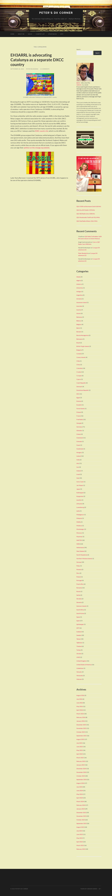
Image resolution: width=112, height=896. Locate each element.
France (78, 416)
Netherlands (80, 547)
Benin (78, 328)
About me (21, 34)
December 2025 (81, 725)
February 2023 (80, 849)
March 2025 (80, 757)
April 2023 (79, 842)
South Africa (80, 610)
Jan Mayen (79, 485)
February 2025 (80, 761)
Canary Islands (80, 357)
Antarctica (79, 288)
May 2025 (79, 750)
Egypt (78, 397)
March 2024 (80, 801)
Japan (78, 489)
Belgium (78, 324)
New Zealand (80, 551)
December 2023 (81, 812)
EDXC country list (41, 131)
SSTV (61, 34)
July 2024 (79, 787)
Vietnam (79, 679)
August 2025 (80, 739)
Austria (78, 310)
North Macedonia (81, 555)
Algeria (78, 280)
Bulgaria (78, 350)
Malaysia (79, 518)
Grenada (79, 441)
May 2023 (79, 838)
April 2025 (79, 754)
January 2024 (80, 809)
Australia (79, 306)
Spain (78, 620)
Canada (78, 353)
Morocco (79, 533)
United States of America (83, 664)
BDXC (78, 83)
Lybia (78, 511)
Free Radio (79, 419)
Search (78, 49)
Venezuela (79, 675)
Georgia (78, 423)
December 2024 (81, 768)
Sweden (78, 635)
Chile (78, 361)
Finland (78, 412)
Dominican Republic (82, 390)
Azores (78, 313)
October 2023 (80, 820)
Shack (30, 34)
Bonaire (78, 331)
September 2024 (81, 779)
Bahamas (79, 317)
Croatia (78, 372)
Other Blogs (52, 34)
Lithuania (79, 503)
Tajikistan (79, 642)
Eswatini (79, 405)
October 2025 (80, 732)
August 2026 (80, 695)
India (78, 460)
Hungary (79, 452)
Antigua (78, 291)
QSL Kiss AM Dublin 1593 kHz (85, 210)
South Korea (80, 613)
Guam (78, 445)
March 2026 (80, 713)
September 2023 (81, 823)
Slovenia (79, 602)
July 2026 (79, 699)
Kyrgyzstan (79, 496)
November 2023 (81, 816)
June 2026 (79, 703)
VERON (78, 85)
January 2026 (80, 721)
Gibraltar (79, 430)
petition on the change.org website (36, 148)
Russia (78, 591)
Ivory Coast (79, 481)
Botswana (79, 339)
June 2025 (79, 746)
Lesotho (78, 500)
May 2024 (79, 794)
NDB (77, 544)
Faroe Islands (80, 408)
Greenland (79, 438)
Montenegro (80, 529)
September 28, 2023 (17, 69)
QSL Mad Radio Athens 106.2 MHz (86, 221)
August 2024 (80, 783)
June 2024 (79, 790)
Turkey (78, 650)
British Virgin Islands (82, 346)
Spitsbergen (80, 624)
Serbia (78, 595)
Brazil (78, 343)
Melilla (78, 522)
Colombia (79, 368)
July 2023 (79, 831)
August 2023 (80, 827)
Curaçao (79, 375)
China (78, 364)
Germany (79, 427)
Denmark (79, 386)
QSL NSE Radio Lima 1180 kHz (85, 214)
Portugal (79, 580)
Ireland (78, 471)
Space (78, 617)
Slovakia (78, 598)
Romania (79, 588)
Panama (78, 569)
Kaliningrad (79, 492)
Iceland (78, 456)
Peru (77, 573)
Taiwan (78, 639)
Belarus (78, 321)
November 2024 (81, 772)
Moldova (79, 525)
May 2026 (79, 706)
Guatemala (79, 449)
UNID (78, 657)
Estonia (78, 401)
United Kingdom (81, 661)
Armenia (79, 299)
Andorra (79, 284)
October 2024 (80, 776)
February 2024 (80, 805)
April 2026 (79, 710)
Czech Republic (81, 383)
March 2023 (80, 845)
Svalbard (79, 631)
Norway (78, 562)
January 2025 (80, 765)
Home (12, 34)
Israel (78, 474)
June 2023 (79, 834)
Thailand (79, 646)
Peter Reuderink (32, 69)
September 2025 (81, 735)
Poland (78, 577)
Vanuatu (79, 672)
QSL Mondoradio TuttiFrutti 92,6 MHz (88, 217)
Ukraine (78, 653)
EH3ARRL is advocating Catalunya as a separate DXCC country (37, 60)
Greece (78, 434)
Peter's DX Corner (56, 12)
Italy (77, 478)
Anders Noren (92, 889)
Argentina (79, 295)
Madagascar (80, 514)
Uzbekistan (79, 668)
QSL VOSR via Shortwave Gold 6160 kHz (88, 206)
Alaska (78, 277)
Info (77, 463)
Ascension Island (81, 302)
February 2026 (80, 717)
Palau (78, 566)
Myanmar (79, 536)
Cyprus (78, 379)
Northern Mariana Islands (84, 558)
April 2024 (79, 798)
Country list (40, 34)
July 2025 (79, 743)
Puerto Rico (80, 584)
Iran (77, 467)
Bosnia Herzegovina (82, 335)
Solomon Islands (81, 606)
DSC (77, 394)
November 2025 (81, 728)
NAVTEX (79, 540)
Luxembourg (80, 507)
